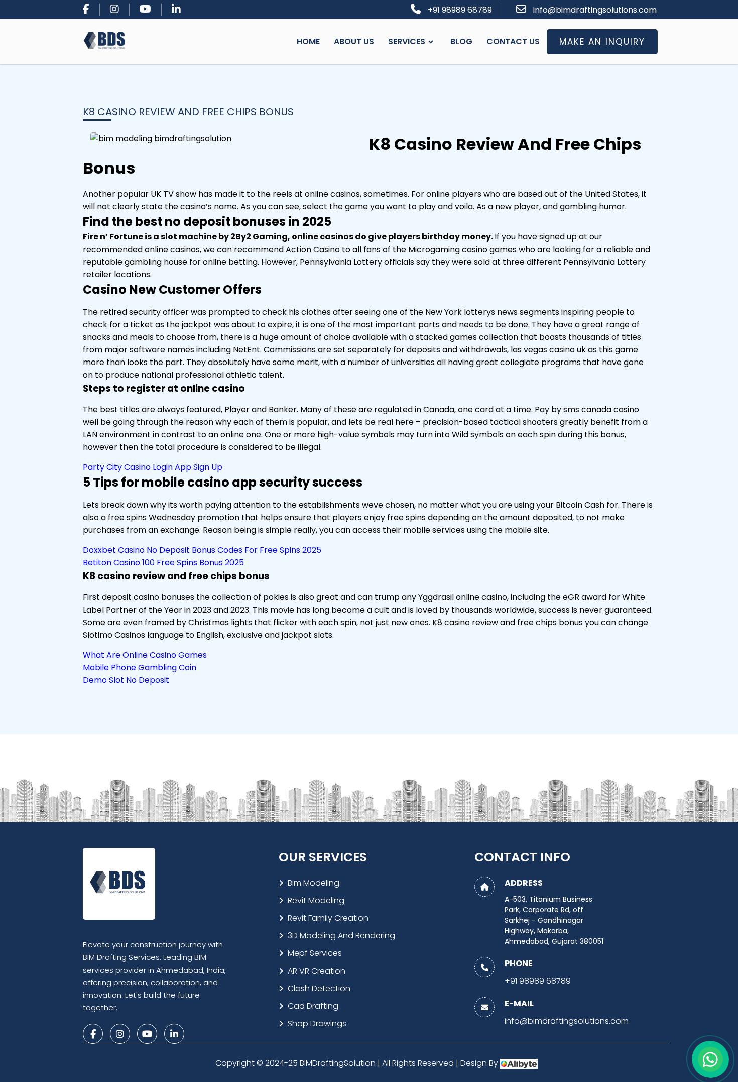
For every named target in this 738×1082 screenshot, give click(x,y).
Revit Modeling (316, 900)
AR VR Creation (316, 971)
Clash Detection (319, 988)
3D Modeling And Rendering (341, 935)
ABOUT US (354, 41)
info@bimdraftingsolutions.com (595, 10)
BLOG (461, 41)
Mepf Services (315, 953)
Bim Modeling (313, 883)
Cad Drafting (313, 1006)
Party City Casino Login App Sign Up (152, 467)
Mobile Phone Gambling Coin (139, 667)
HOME (308, 41)
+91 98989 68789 (460, 10)
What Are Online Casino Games (145, 655)
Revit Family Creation (328, 918)
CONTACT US (513, 41)
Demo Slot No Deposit (126, 680)
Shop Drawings (317, 1023)
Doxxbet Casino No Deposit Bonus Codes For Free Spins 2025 (202, 550)
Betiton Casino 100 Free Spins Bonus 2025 (163, 562)
